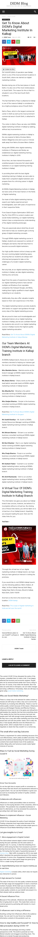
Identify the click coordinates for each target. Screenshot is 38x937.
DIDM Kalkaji (13, 600)
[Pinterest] (13, 42)
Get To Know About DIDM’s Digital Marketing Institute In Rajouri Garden (28, 636)
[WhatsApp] (18, 42)
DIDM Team (7, 37)
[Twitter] (9, 42)
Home (4, 16)
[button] (35, 11)
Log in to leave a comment (19, 665)
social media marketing (15, 691)
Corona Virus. (4, 853)
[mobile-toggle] (3, 11)
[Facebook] (4, 42)
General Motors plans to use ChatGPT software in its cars (10, 635)
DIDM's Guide (11, 16)
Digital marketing (5, 872)
